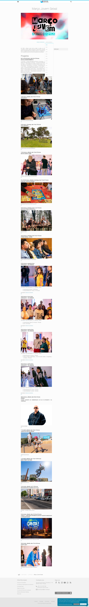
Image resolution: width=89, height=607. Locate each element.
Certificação (53, 601)
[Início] (44, 2)
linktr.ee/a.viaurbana (29, 292)
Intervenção (24, 574)
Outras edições (49, 42)
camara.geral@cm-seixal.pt (44, 589)
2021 (46, 56)
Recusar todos (76, 604)
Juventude (30, 574)
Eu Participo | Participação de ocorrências (25, 584)
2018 (46, 63)
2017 (46, 65)
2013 (46, 74)
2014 (46, 72)
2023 (46, 51)
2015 (46, 70)
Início (19, 574)
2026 (46, 44)
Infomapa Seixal (20, 586)
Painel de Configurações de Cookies (65, 604)
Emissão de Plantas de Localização (24, 590)
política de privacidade (75, 601)
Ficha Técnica (47, 601)
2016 (46, 67)
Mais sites (19, 593)
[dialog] (73, 602)
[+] (21, 121)
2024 (46, 49)
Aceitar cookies (83, 604)
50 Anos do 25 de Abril (21, 582)
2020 (46, 58)
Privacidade (41, 601)
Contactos (36, 601)
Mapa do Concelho (21, 588)
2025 (46, 47)
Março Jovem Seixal (40, 42)
